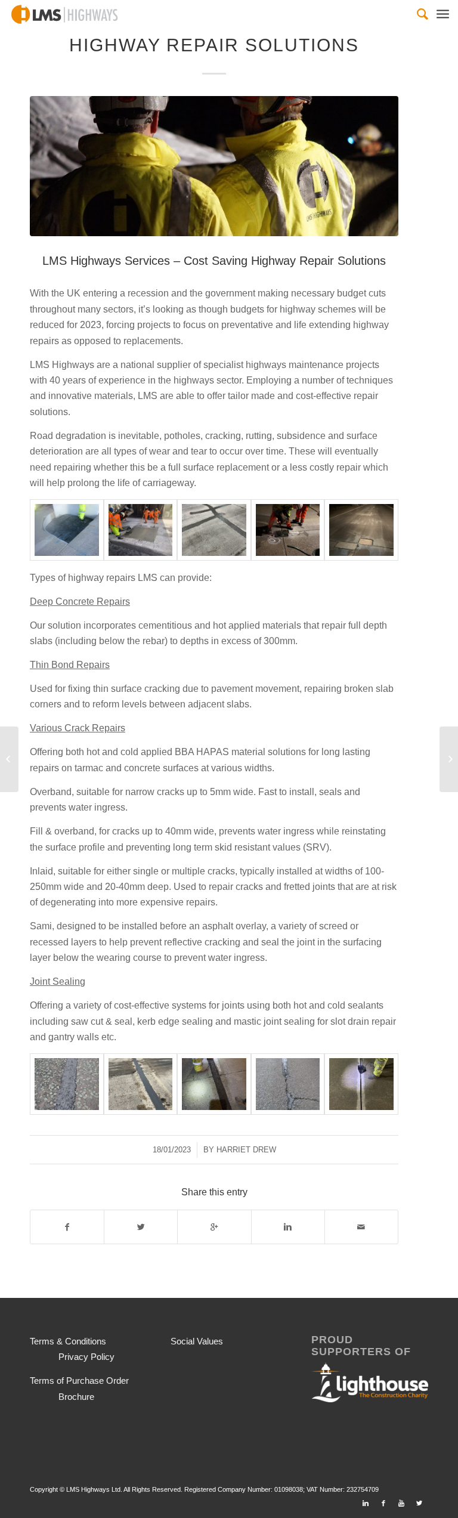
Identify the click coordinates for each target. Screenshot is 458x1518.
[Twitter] (419, 1503)
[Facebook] (383, 1503)
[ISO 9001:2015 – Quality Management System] (9, 759)
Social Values (197, 1341)
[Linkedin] (366, 1503)
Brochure (76, 1397)
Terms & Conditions (68, 1341)
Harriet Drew (246, 1149)
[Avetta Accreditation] (449, 759)
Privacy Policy (86, 1357)
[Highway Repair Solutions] (214, 166)
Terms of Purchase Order (79, 1380)
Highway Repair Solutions (214, 45)
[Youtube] (401, 1503)
